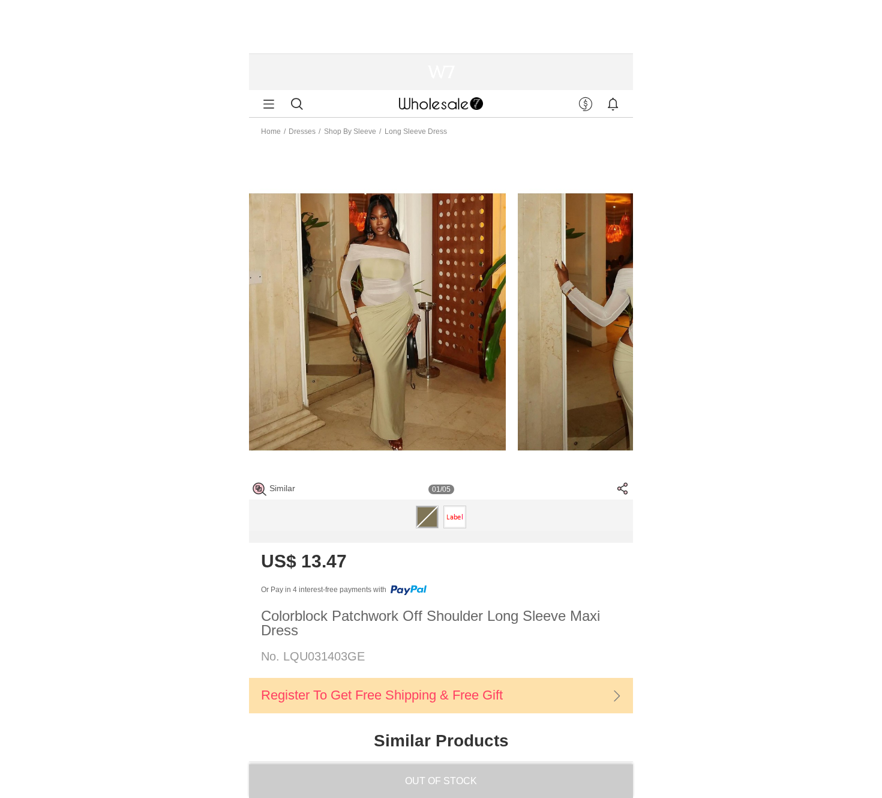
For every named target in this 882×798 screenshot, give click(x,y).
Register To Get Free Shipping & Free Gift (382, 695)
